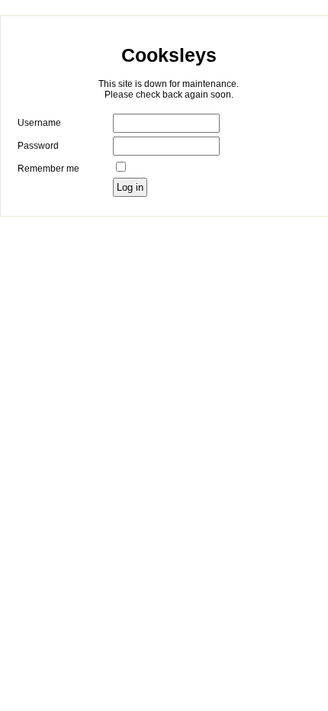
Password (38, 145)
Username (39, 122)
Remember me (48, 168)
